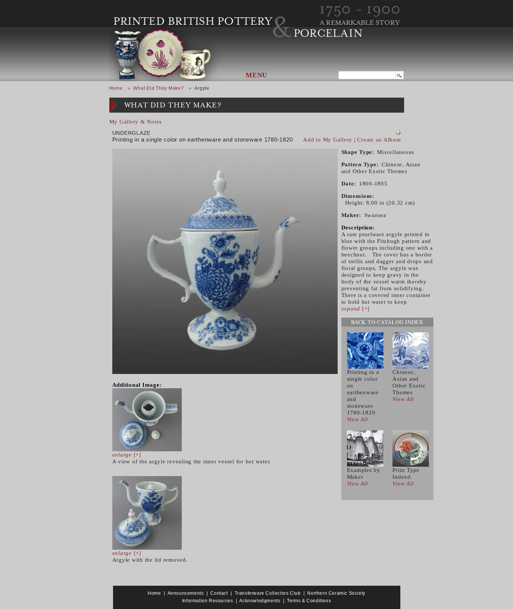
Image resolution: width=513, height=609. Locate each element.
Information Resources (207, 600)
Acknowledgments (259, 600)
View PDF (398, 133)
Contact (219, 593)
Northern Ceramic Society (336, 593)
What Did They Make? (158, 88)
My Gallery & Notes (135, 122)
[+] (126, 455)
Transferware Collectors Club (268, 593)
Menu (256, 75)
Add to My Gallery (327, 140)
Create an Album (379, 140)
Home (116, 88)
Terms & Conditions (309, 600)
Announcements (185, 593)
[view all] (365, 350)
